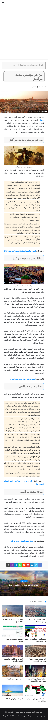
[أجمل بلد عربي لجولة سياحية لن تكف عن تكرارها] (35, 691)
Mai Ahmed (42, 87)
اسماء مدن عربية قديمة (15, 679)
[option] (24, 583)
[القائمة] (3, 3)
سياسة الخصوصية (33, 716)
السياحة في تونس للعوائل (14, 699)
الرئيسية (37, 65)
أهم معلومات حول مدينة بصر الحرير (23, 379)
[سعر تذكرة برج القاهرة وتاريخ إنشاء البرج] (12, 611)
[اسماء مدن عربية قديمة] (12, 671)
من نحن (43, 716)
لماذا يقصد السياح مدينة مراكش (21, 541)
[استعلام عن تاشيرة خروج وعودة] (12, 631)
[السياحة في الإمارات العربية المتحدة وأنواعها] (12, 651)
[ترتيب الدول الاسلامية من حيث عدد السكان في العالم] (35, 631)
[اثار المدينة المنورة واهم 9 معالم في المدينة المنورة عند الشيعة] (35, 651)
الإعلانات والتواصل (8, 716)
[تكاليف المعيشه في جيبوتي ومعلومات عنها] (35, 611)
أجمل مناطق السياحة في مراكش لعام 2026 (20, 251)
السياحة (28, 65)
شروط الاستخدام (21, 716)
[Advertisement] (24, 33)
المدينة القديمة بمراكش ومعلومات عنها (24, 585)
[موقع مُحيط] (24, 3)
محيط (42, 120)
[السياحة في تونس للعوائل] (12, 691)
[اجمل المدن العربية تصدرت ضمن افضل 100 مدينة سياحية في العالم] (35, 671)
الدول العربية (18, 65)
